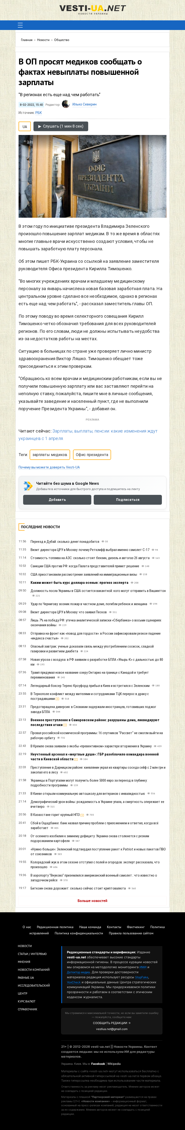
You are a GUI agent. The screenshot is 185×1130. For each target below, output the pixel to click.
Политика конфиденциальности (79, 933)
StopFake (141, 977)
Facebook (98, 1064)
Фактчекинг (136, 927)
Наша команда (90, 927)
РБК (38, 113)
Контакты (114, 927)
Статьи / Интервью (32, 954)
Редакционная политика (55, 927)
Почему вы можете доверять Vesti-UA (49, 467)
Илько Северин (85, 104)
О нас (27, 927)
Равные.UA (26, 978)
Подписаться (127, 500)
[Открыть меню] (20, 25)
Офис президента (92, 454)
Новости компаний (34, 970)
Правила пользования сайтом (131, 933)
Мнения (24, 962)
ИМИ (142, 967)
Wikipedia (114, 1064)
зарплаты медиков (50, 454)
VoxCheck (74, 982)
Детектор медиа (78, 972)
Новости (25, 946)
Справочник (27, 1010)
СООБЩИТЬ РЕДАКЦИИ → (112, 1023)
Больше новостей (92, 901)
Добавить (57, 500)
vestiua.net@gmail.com (111, 1029)
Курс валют (26, 1002)
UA (25, 126)
